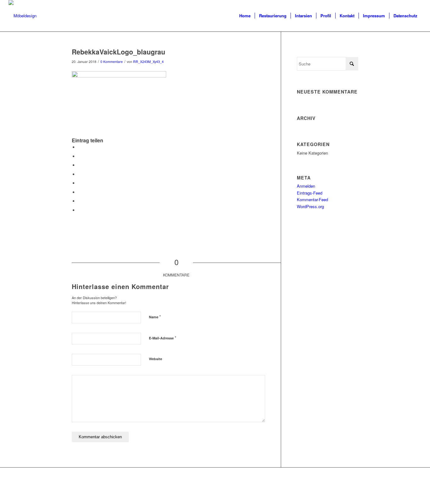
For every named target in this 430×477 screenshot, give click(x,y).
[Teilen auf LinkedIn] (79, 174)
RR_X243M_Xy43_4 (148, 61)
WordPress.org (310, 206)
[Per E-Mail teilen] (79, 210)
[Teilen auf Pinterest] (79, 165)
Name (155, 317)
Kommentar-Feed (312, 199)
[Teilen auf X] (79, 156)
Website (155, 358)
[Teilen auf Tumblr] (79, 183)
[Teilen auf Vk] (79, 192)
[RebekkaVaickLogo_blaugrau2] (22, 15)
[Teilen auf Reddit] (79, 201)
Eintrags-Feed (309, 193)
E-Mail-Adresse (162, 338)
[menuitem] (245, 15)
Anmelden (306, 186)
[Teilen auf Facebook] (79, 147)
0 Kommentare (111, 61)
